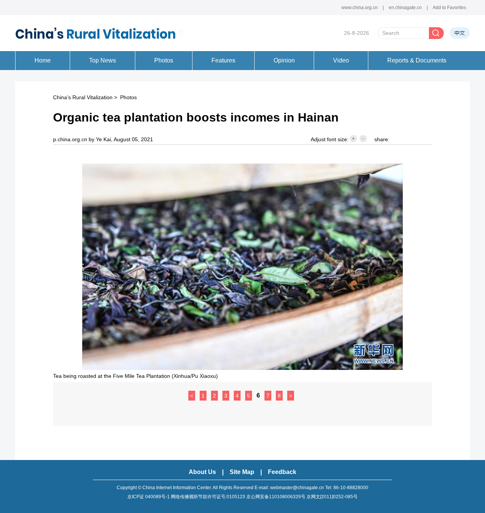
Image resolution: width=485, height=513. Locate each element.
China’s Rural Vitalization (83, 97)
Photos (128, 97)
